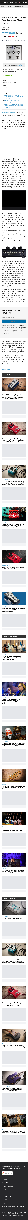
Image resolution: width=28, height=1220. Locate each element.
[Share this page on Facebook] (2, 36)
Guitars (4, 13)
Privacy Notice (22, 327)
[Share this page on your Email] (16, 36)
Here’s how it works (18, 42)
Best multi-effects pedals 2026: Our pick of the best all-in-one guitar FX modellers (13, 96)
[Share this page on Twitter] (5, 36)
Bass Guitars (10, 13)
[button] (2, 2)
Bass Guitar (20, 32)
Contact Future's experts (8, 1183)
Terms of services (20, 325)
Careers (4, 1203)
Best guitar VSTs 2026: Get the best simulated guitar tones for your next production (13, 105)
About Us (4, 1179)
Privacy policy (5, 1189)
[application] (14, 198)
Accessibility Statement (8, 1200)
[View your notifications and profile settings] (16, 2)
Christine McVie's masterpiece (16, 6)
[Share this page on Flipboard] (13, 36)
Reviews (12, 32)
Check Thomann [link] (8, 75)
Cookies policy (5, 1193)
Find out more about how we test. (9, 117)
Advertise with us (6, 1196)
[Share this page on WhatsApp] (8, 36)
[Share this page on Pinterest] (10, 36)
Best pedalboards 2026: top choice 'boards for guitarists (13, 101)
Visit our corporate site (14, 1168)
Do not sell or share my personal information (13, 1206)
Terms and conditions (7, 1186)
